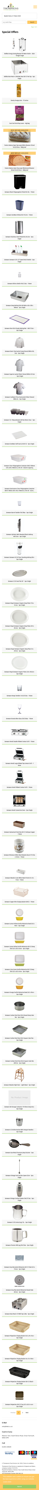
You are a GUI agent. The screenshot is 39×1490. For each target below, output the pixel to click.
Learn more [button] (7, 1481)
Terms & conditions (28, 1463)
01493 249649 (6, 1447)
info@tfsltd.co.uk (7, 1426)
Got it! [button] (19, 1486)
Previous (13, 1412)
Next (27, 1412)
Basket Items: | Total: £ (12, 16)
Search (32, 22)
